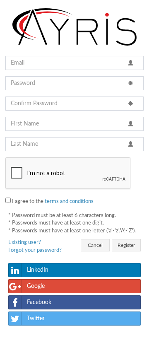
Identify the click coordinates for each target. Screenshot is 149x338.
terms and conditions (69, 201)
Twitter (36, 318)
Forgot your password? (35, 250)
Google (36, 286)
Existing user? (24, 242)
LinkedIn (37, 270)
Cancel (95, 245)
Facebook (39, 302)
